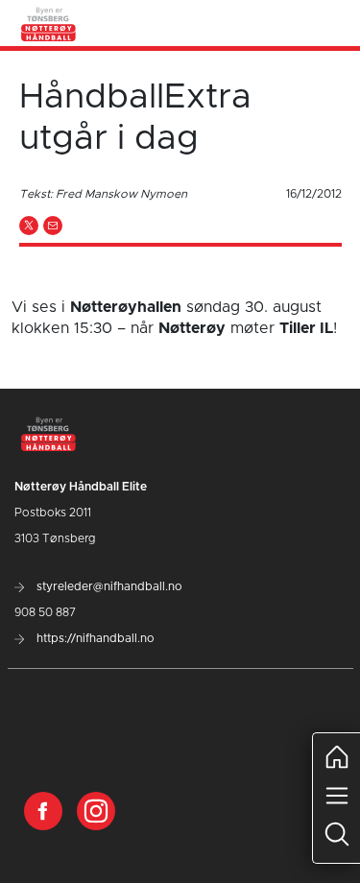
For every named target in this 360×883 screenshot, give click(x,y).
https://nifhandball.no (94, 638)
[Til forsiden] (49, 23)
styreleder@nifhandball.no (108, 586)
